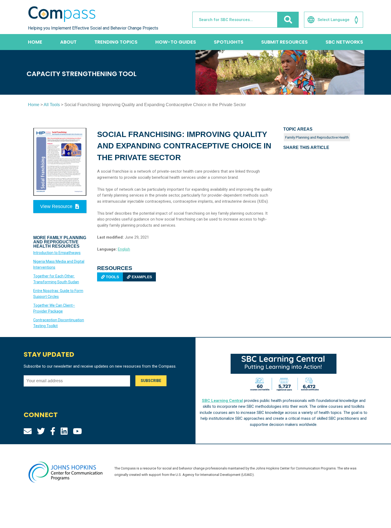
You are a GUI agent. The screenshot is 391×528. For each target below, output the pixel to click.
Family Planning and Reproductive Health (317, 137)
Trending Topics (116, 42)
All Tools (52, 104)
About (68, 42)
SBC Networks (344, 42)
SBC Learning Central (222, 400)
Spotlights (228, 42)
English (124, 249)
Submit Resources (284, 42)
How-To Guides (175, 42)
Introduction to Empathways (57, 253)
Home (35, 42)
